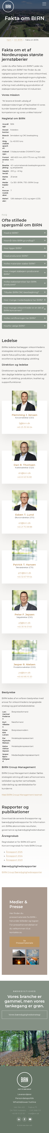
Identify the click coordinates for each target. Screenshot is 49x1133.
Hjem (9, 40)
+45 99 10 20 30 (18, 1113)
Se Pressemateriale (24, 941)
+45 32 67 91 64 (24, 577)
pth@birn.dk (24, 573)
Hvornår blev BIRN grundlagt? (19, 240)
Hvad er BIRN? (11, 233)
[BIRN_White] (8, 6)
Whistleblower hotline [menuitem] (24, 1102)
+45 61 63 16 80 (24, 477)
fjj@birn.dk (24, 423)
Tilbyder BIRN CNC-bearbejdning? (21, 292)
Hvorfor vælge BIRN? (14, 326)
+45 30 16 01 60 (24, 626)
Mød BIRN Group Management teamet (22, 795)
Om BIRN (18, 40)
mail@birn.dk (33, 1113)
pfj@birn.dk (24, 623)
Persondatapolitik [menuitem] (24, 1098)
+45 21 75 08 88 (24, 527)
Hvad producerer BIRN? (16, 256)
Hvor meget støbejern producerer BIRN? (21, 272)
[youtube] (30, 1119)
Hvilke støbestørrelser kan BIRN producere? (20, 283)
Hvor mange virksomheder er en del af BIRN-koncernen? (24, 309)
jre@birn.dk (24, 672)
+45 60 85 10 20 (24, 676)
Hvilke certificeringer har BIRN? (20, 318)
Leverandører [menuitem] (25, 1094)
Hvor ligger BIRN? (13, 248)
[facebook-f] (24, 1119)
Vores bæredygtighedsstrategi (24, 1014)
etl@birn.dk (25, 523)
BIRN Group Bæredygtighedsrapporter (22, 872)
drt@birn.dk (24, 473)
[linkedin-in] (19, 1119)
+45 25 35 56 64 (24, 427)
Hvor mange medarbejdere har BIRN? (23, 300)
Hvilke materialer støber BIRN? (19, 263)
